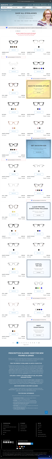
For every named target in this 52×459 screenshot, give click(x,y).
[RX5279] (13, 104)
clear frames (37, 379)
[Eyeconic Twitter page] (6, 442)
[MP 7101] (38, 104)
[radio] (11, 47)
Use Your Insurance (36, 78)
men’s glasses (29, 389)
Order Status (37, 4)
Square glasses (39, 370)
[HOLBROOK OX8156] (13, 226)
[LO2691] (38, 123)
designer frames (12, 389)
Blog (4, 434)
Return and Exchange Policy (42, 436)
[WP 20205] (13, 166)
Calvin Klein (11, 369)
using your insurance (29, 18)
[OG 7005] (38, 245)
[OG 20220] (13, 283)
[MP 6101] (38, 226)
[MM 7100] (13, 245)
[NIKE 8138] (38, 305)
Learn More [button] (38, 215)
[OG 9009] (13, 185)
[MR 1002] (38, 166)
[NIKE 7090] (38, 63)
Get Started (38, 272)
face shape (34, 370)
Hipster (30, 20)
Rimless (22, 20)
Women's (18, 20)
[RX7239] (13, 63)
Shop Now (38, 92)
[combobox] (44, 7)
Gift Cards (4, 432)
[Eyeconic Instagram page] (8, 442)
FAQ (38, 428)
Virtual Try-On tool (31, 382)
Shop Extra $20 (38, 152)
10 (34, 342)
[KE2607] (13, 42)
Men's (15, 20)
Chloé (17, 369)
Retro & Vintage (35, 20)
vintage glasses (33, 383)
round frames (25, 373)
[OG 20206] (13, 207)
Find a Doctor (38, 335)
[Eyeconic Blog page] (13, 443)
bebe (41, 368)
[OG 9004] (13, 305)
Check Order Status (23, 430)
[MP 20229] (13, 326)
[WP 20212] (13, 123)
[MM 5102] (13, 264)
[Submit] (32, 444)
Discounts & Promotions (6, 430)
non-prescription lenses (32, 401)
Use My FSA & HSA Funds (42, 434)
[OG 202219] (13, 85)
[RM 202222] (38, 42)
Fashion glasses (31, 379)
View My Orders (22, 428)
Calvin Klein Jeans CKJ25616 (28, 24)
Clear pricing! (21, 1)
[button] (43, 4)
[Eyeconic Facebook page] (4, 442)
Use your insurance (21, 27)
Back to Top (46, 412)
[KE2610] (38, 185)
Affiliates (4, 428)
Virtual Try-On (14, 71)
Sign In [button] (30, 4)
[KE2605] (13, 145)
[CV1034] (38, 283)
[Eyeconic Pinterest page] (10, 442)
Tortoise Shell (26, 20)
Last (39, 342)
